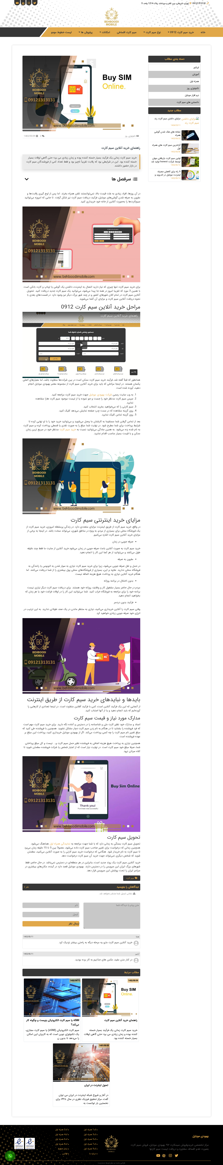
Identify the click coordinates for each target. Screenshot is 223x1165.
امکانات (105, 32)
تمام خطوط (62, 1148)
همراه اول (194, 81)
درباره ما (92, 1153)
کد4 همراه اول (61, 1134)
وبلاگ (39, 32)
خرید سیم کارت (68, 429)
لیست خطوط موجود (61, 32)
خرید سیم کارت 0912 (181, 32)
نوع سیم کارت (153, 32)
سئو (111, 1163)
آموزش (195, 74)
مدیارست (101, 1163)
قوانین (64, 1153)
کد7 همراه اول (90, 1144)
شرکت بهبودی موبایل (100, 395)
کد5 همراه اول (90, 1139)
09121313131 (199, 3)
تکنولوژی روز (193, 88)
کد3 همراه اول (90, 1134)
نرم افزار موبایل (192, 95)
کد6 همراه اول (61, 1139)
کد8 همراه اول (61, 1144)
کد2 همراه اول (61, 1129)
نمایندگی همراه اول (60, 844)
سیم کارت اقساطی (126, 32)
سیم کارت (130, 878)
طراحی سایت (120, 1163)
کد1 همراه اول (90, 1129)
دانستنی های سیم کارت (188, 102)
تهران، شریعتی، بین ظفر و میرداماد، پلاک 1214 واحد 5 (165, 3)
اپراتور (196, 67)
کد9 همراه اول (90, 1148)
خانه (203, 32)
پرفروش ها (86, 32)
